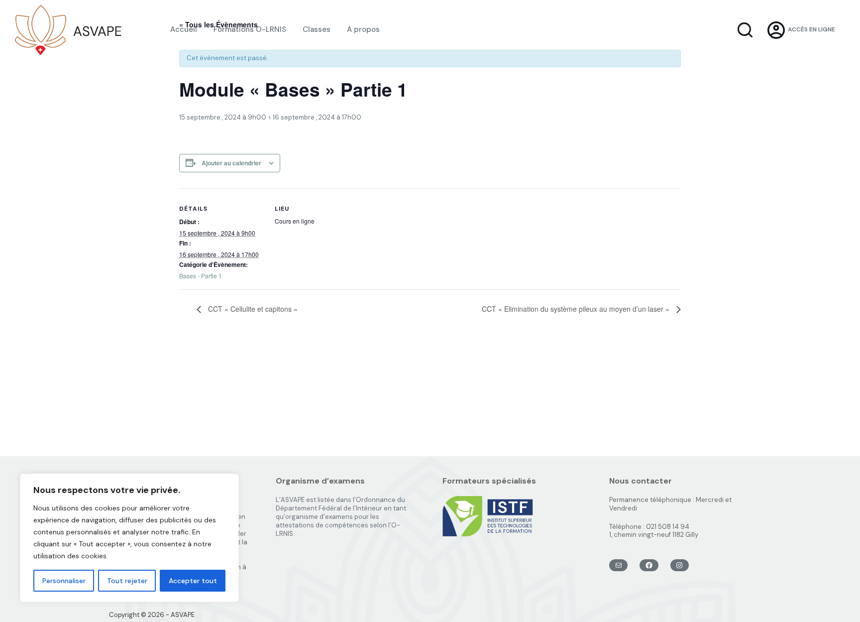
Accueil (183, 29)
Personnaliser (64, 580)
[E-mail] (618, 565)
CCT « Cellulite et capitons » (252, 309)
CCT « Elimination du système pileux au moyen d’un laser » (576, 309)
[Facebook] (649, 565)
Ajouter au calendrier (231, 162)
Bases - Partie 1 (200, 275)
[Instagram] (679, 565)
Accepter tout (193, 580)
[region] (129, 538)
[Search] (745, 29)
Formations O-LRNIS (250, 29)
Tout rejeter (127, 580)
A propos (363, 29)
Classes (316, 29)
